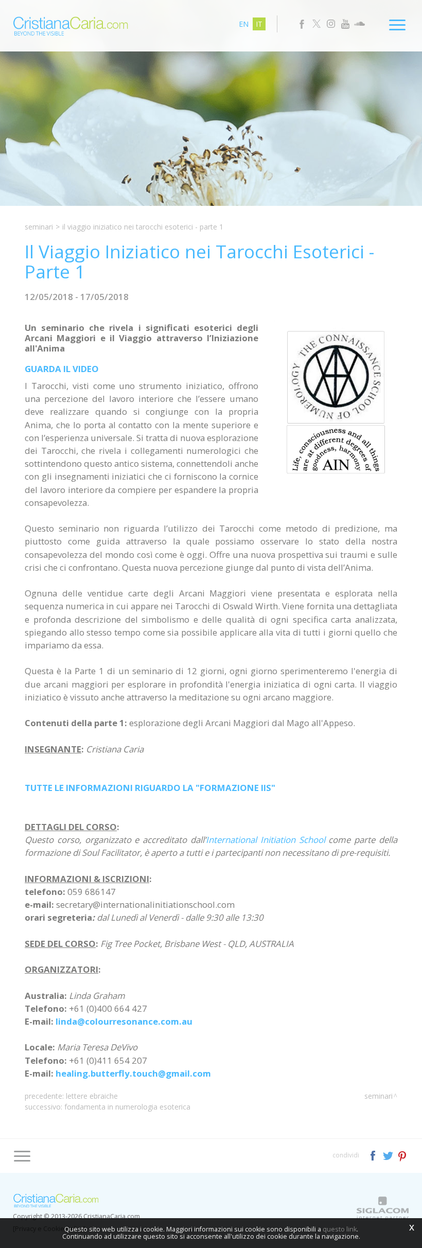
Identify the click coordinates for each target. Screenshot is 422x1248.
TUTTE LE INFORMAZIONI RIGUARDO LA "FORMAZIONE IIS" (150, 788)
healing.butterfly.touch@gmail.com (133, 1073)
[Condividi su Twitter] (388, 1154)
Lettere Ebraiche (92, 1096)
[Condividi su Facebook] (373, 1154)
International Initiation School (265, 840)
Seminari (39, 227)
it (259, 24)
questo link (340, 1229)
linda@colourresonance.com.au (124, 1021)
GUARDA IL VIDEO (62, 369)
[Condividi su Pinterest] (402, 1154)
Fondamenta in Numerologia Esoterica (127, 1107)
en (244, 24)
